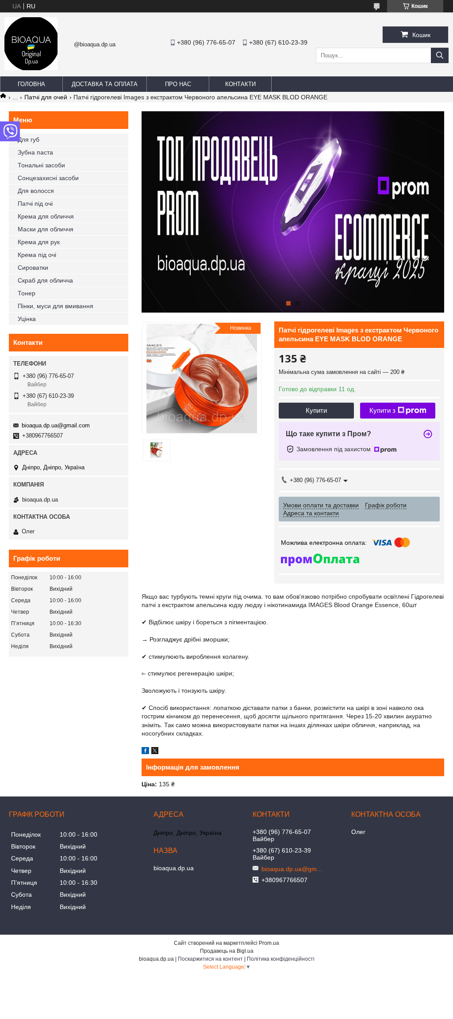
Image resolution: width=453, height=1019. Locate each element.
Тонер (26, 293)
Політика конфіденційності (281, 959)
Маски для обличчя (45, 229)
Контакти (240, 84)
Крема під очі (37, 254)
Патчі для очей (45, 97)
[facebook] (145, 751)
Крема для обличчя (46, 216)
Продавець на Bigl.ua (226, 951)
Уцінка (27, 318)
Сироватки (33, 267)
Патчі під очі (35, 203)
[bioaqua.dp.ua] (31, 68)
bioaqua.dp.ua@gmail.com (56, 425)
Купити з (382, 410)
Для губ (28, 139)
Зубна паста (35, 152)
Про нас (178, 84)
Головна (31, 84)
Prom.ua (269, 943)
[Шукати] (440, 55)
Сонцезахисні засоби (48, 177)
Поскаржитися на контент (210, 959)
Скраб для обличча (45, 280)
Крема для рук (39, 241)
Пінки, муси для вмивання (55, 305)
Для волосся (36, 190)
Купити (316, 410)
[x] (154, 751)
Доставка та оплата (105, 84)
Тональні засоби (41, 165)
